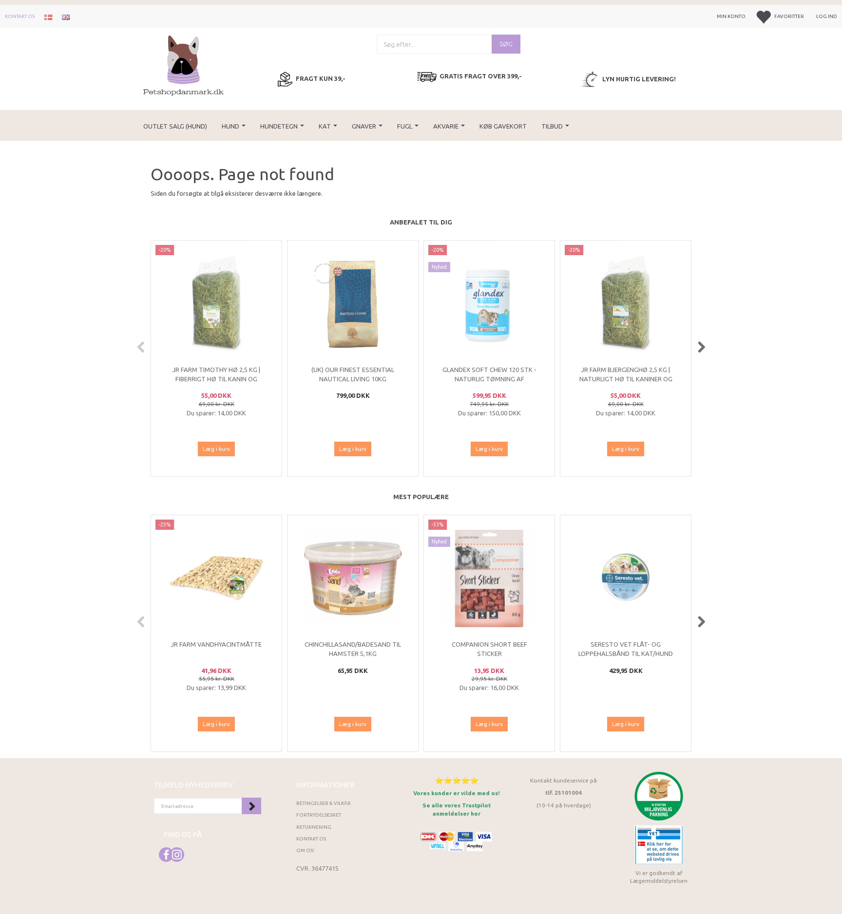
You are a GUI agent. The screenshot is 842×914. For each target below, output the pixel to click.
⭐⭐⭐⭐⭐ (456, 780)
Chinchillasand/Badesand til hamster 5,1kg (353, 649)
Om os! (305, 850)
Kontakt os (20, 16)
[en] (66, 16)
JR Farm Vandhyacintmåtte (216, 644)
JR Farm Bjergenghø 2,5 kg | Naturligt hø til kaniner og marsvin (625, 378)
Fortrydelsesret (318, 815)
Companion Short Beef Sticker (489, 649)
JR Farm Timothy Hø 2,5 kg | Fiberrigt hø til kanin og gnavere (216, 378)
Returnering (313, 827)
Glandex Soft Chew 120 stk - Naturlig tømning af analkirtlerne (489, 378)
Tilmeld (251, 806)
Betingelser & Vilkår (323, 803)
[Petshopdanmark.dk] (183, 64)
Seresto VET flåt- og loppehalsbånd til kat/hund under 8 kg (625, 653)
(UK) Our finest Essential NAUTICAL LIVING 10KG (352, 374)
